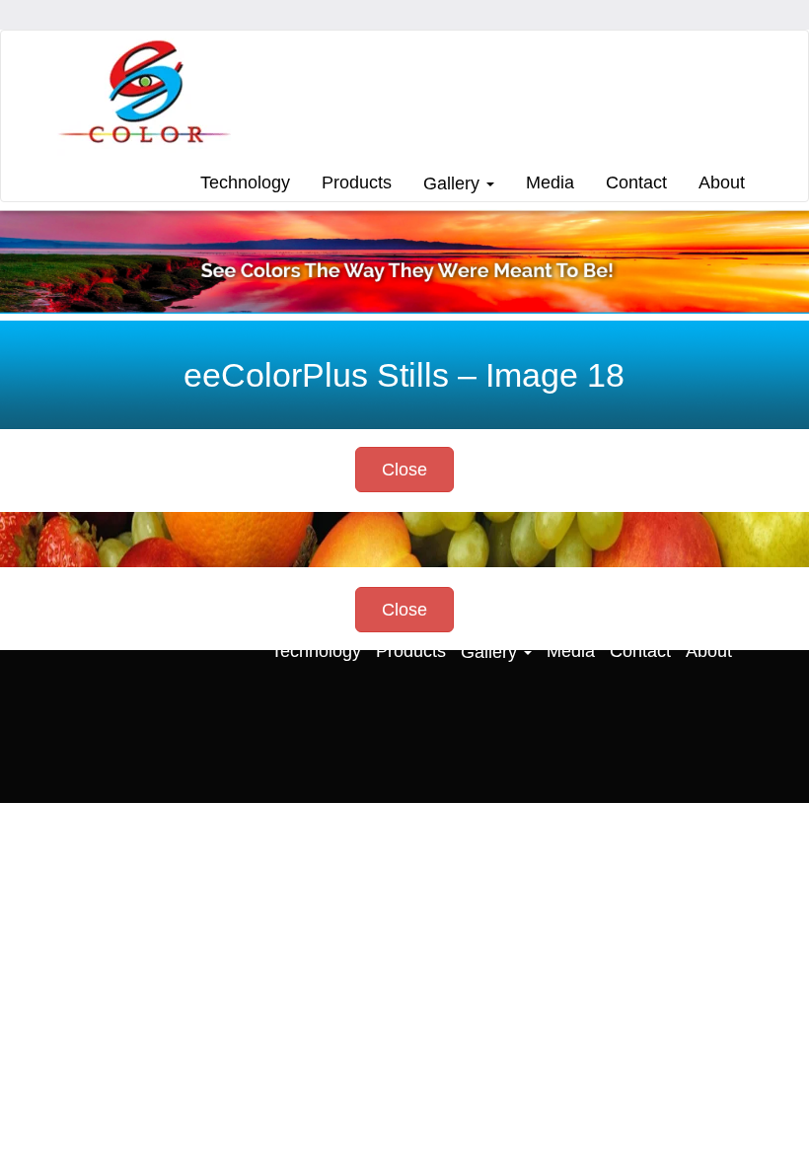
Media (550, 182)
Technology (245, 182)
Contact (636, 182)
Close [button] (404, 469)
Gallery (453, 183)
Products (357, 182)
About (722, 182)
